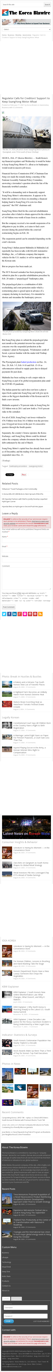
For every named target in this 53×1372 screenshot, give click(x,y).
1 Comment (33, 1027)
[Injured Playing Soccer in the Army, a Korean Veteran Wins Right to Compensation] (7, 749)
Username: (8, 1303)
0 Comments (30, 687)
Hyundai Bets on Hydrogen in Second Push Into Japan (22, 506)
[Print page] (26, 112)
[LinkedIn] (14, 614)
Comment (6, 566)
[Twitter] (4, 614)
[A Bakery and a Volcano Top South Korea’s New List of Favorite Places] (7, 684)
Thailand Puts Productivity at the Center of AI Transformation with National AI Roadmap (32, 1222)
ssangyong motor (36, 466)
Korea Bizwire (32, 105)
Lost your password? (41, 1321)
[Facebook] (9, 614)
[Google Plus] (20, 614)
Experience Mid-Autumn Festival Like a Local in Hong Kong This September (30, 1211)
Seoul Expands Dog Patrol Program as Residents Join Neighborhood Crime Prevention (26, 1133)
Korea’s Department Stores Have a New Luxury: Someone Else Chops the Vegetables (31, 973)
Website (5, 556)
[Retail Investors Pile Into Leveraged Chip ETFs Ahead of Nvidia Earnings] (7, 874)
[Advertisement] (26, 67)
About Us (5, 1290)
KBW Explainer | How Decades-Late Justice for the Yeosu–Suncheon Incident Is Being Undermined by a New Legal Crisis (32, 1022)
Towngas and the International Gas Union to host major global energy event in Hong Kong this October (32, 1234)
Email (4, 546)
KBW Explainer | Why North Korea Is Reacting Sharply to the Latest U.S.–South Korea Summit (31, 1009)
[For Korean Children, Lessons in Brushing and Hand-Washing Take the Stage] (7, 963)
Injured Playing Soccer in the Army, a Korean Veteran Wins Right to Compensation (29, 750)
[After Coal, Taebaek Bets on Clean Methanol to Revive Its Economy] (45, 1103)
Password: (8, 1312)
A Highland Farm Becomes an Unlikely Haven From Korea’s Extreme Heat (30, 693)
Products (5, 1281)
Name (5, 537)
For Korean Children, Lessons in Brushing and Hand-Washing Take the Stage (31, 962)
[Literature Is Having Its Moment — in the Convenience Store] (7, 853)
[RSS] (40, 614)
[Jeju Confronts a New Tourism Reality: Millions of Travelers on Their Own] (7, 1088)
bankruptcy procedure (18, 466)
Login (6, 1299)
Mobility (18, 35)
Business (11, 35)
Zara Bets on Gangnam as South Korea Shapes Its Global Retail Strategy (30, 863)
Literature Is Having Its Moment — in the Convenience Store (31, 848)
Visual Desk (6, 1267)
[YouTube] (30, 614)
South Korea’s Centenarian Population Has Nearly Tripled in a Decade (32, 1041)
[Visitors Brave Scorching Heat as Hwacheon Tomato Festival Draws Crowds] (7, 704)
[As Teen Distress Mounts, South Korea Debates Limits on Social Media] (20, 1087)
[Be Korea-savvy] (26, 12)
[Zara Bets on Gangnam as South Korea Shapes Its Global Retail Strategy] (7, 865)
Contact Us (6, 1286)
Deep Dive (6, 1271)
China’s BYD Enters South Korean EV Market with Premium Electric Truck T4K (25, 1119)
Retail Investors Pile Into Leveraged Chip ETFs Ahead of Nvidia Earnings (31, 873)
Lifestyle (5, 1257)
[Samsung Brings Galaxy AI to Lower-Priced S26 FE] (20, 1102)
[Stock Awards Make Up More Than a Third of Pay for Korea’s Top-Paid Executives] (7, 1052)
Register (16, 1299)
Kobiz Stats (6, 1276)
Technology (6, 1262)
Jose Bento (6, 1132)
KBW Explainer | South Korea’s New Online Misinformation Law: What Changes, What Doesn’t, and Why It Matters (29, 996)
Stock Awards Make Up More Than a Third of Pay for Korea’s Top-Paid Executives (32, 1051)
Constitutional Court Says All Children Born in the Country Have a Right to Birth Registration (32, 725)
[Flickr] (25, 614)
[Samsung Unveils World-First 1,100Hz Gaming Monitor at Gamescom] (7, 1102)
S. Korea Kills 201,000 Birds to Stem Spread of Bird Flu (22, 494)
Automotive (27, 35)
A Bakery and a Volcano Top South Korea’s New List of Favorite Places (29, 683)
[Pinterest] (35, 614)
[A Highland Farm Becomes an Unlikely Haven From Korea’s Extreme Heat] (7, 694)
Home (4, 35)
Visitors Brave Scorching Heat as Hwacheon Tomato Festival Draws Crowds (28, 704)
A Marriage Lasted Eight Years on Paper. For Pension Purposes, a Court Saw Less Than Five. (31, 738)
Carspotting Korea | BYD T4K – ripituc (16, 1118)
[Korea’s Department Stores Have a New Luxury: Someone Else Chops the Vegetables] (7, 973)
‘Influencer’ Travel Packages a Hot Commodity (19, 489)
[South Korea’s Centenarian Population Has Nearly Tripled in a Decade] (7, 1043)
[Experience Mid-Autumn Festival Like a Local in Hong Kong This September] (20, 1071)
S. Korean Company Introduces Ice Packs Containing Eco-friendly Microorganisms (25, 1126)
